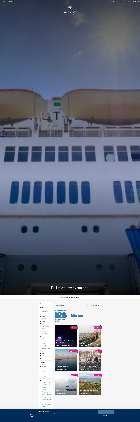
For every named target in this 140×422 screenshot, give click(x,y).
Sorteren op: (89, 305)
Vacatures (121, 1)
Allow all (105, 412)
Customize (105, 415)
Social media (117, 1)
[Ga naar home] (70, 10)
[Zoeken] (138, 1)
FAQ (125, 1)
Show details (41, 414)
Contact (10, 1)
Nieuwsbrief (112, 1)
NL (133, 1)
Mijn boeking (129, 1)
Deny (106, 419)
